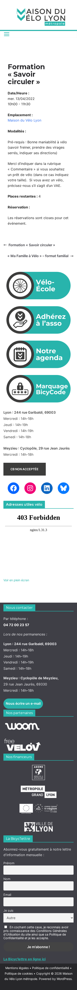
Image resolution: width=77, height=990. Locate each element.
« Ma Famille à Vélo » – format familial (37, 256)
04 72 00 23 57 (16, 625)
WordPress (64, 979)
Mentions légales (18, 968)
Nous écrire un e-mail (23, 703)
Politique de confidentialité (51, 968)
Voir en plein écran (16, 580)
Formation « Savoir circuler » (32, 245)
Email (7, 894)
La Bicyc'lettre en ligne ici (24, 959)
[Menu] (6, 34)
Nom (6, 879)
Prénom (9, 863)
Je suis (8, 910)
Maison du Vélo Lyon (24, 120)
